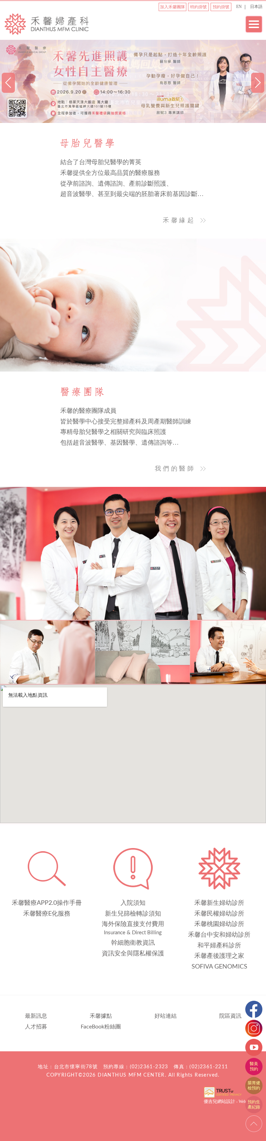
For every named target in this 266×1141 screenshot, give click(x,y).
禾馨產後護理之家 (219, 956)
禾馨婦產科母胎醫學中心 (46, 23)
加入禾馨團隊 (172, 7)
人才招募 (36, 1026)
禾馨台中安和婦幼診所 (219, 935)
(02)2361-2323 (149, 1066)
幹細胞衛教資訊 (133, 943)
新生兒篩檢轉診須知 (133, 914)
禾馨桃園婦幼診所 (219, 924)
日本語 (256, 6)
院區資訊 (230, 1016)
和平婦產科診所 (219, 946)
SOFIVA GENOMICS (219, 967)
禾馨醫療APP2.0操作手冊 (47, 903)
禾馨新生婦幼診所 (219, 903)
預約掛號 (221, 7)
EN (239, 6)
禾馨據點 (101, 1016)
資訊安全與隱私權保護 (133, 954)
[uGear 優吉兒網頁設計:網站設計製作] (223, 1097)
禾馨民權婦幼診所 (219, 914)
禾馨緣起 (179, 220)
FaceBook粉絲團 (101, 1026)
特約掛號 (198, 7)
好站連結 (165, 1016)
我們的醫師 (175, 468)
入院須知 (133, 903)
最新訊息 (36, 1016)
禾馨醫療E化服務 (46, 914)
